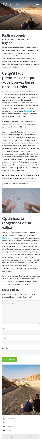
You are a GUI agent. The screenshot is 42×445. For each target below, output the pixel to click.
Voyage (8, 430)
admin (8, 423)
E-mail (4, 338)
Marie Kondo (7, 238)
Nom (4, 328)
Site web (5, 348)
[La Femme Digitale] (16, 4)
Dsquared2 (28, 111)
